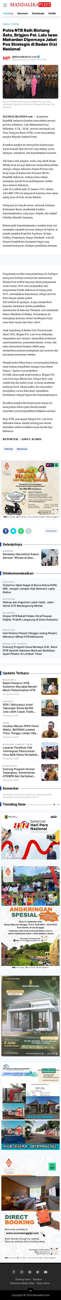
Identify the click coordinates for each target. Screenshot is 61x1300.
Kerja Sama (43, 1283)
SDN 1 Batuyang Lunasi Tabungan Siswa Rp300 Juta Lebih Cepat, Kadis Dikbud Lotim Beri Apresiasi (20, 708)
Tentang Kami (22, 1279)
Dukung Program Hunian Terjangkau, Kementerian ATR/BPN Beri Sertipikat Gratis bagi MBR (19, 772)
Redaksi (37, 1279)
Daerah (9, 701)
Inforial (8, 448)
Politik (52, 13)
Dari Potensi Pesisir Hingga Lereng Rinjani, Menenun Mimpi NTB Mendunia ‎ (30, 634)
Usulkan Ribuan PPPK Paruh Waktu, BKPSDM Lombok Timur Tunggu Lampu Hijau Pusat (21, 729)
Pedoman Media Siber (22, 1283)
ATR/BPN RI (11, 766)
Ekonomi (22, 13)
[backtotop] (30, 1291)
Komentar (51, 530)
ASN (7, 723)
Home (6, 24)
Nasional (22, 448)
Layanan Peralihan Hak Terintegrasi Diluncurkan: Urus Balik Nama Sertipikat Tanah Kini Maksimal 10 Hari (21, 751)
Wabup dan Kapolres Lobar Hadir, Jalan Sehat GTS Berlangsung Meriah (28, 604)
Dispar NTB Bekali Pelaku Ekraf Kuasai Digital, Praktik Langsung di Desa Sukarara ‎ (30, 617)
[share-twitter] (13, 531)
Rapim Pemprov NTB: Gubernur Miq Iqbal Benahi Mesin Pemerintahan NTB (20, 686)
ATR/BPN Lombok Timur (19, 744)
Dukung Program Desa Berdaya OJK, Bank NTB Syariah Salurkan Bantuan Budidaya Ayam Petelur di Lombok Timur (30, 650)
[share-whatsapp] (21, 531)
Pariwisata (38, 13)
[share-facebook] (6, 531)
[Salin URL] (29, 531)
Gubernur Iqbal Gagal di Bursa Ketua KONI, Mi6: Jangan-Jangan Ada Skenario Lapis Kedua (30, 588)
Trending (8, 13)
